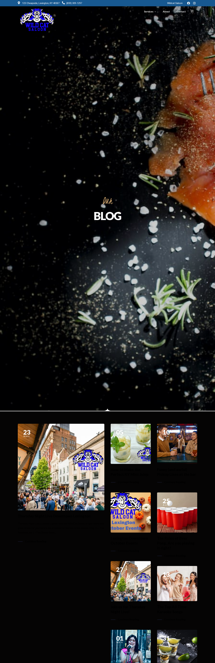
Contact (181, 11)
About (166, 11)
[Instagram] (194, 3)
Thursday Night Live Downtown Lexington (54, 516)
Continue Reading (35, 541)
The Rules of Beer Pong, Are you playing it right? (176, 543)
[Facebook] (188, 3)
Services (148, 11)
